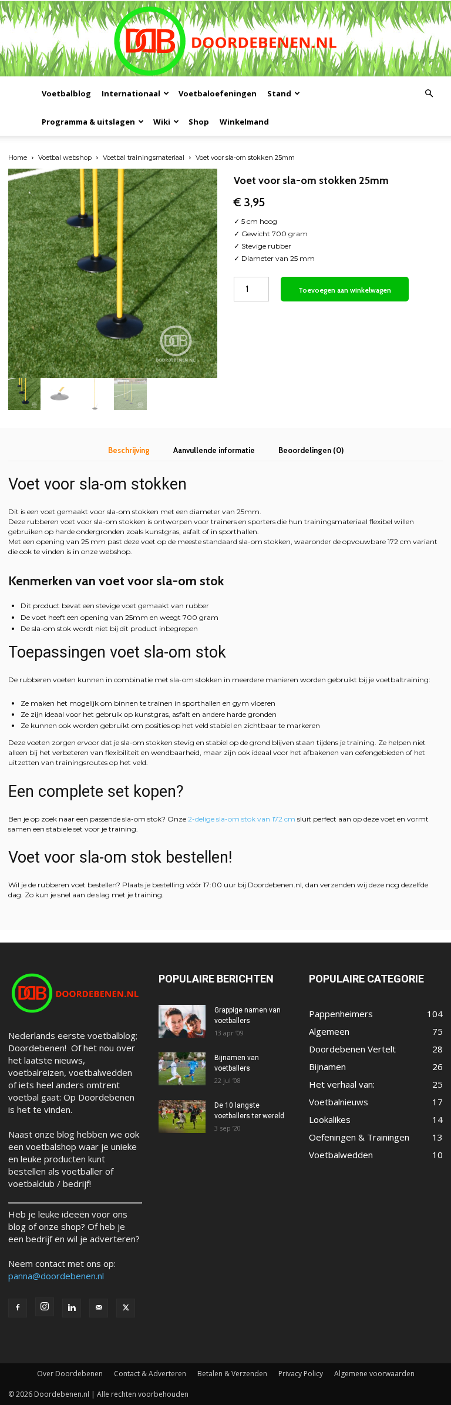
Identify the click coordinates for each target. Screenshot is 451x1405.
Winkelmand (244, 121)
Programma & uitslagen (88, 121)
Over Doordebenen (70, 1374)
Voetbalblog (66, 93)
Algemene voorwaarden (374, 1374)
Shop (199, 121)
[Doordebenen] (225, 40)
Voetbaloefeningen (218, 93)
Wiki (161, 121)
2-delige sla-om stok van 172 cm (241, 818)
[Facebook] (17, 1308)
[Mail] (98, 1308)
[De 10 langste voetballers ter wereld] (182, 1116)
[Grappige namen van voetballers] (182, 1021)
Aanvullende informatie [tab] (214, 450)
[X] (125, 1308)
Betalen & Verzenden (232, 1374)
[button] (429, 93)
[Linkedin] (71, 1308)
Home (17, 157)
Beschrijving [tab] (129, 450)
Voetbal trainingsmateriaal (143, 157)
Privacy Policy (300, 1374)
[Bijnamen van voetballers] (182, 1068)
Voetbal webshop (65, 157)
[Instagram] (44, 1306)
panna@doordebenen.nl (56, 1276)
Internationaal (131, 93)
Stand (279, 93)
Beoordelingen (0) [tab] (311, 450)
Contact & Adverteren (150, 1374)
